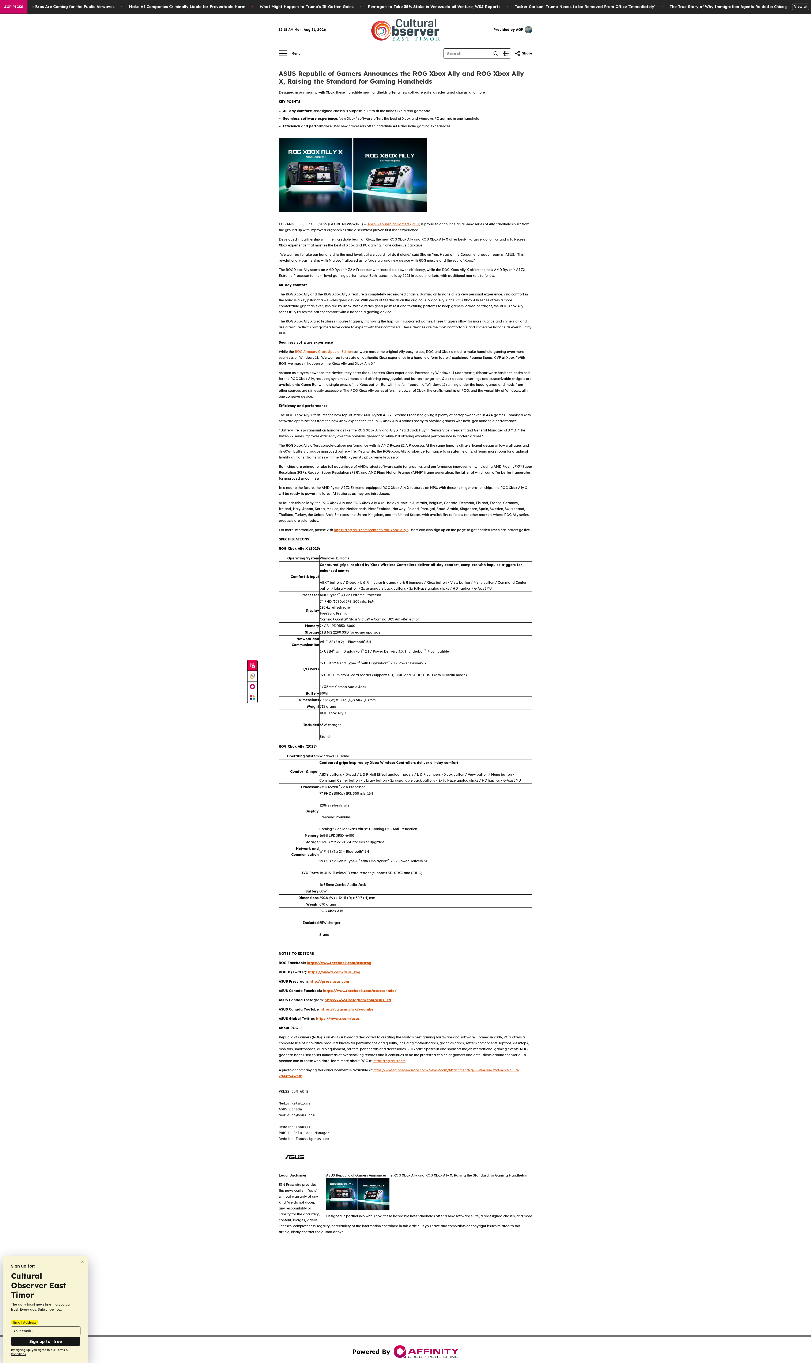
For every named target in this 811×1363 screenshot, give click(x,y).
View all (800, 6)
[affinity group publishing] (252, 687)
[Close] (82, 1262)
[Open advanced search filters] (506, 53)
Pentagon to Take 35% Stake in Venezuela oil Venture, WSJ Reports (434, 6)
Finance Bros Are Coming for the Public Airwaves (66, 6)
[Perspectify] (252, 676)
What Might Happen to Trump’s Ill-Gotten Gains (307, 6)
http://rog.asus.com (389, 1061)
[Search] (496, 53)
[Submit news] (252, 665)
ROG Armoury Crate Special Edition (324, 352)
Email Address (24, 1322)
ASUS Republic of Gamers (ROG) (393, 224)
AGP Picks (13, 7)
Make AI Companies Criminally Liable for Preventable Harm (187, 6)
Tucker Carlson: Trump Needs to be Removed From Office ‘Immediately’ (585, 6)
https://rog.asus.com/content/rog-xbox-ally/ (371, 530)
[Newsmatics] (252, 697)
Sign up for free (45, 1341)
